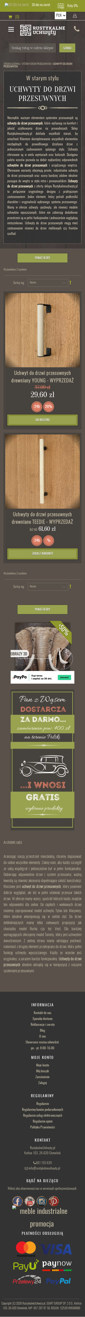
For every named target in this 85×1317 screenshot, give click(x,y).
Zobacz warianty (42, 553)
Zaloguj (42, 1083)
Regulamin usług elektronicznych (42, 1115)
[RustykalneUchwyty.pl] (42, 30)
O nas (42, 1036)
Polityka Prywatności (42, 1127)
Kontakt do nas (42, 1013)
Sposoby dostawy (42, 1019)
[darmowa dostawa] (42, 760)
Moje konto (42, 1065)
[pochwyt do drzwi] (42, 471)
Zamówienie (42, 1077)
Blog (42, 1030)
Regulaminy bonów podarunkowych (42, 1110)
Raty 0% (72, 6)
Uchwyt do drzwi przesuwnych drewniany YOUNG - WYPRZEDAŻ (42, 377)
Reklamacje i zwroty (43, 1024)
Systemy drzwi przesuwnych (36, 64)
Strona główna (12, 64)
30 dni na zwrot (41, 5)
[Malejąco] (70, 283)
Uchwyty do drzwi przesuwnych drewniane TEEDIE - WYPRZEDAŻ (42, 518)
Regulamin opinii (42, 1121)
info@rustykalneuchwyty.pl (44, 1168)
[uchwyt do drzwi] (42, 330)
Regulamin (42, 1104)
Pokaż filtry (42, 258)
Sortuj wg (18, 283)
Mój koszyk (42, 1071)
